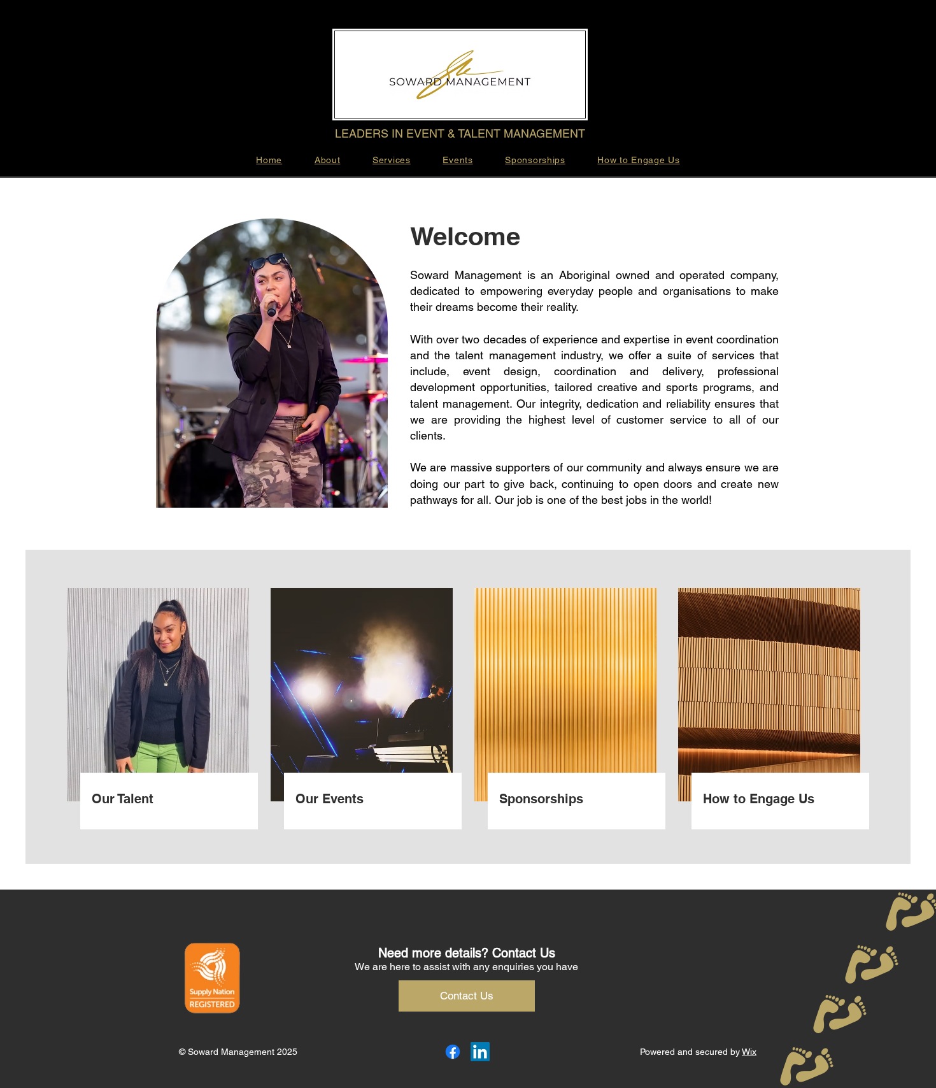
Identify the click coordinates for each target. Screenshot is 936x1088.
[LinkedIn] (480, 1051)
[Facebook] (452, 1051)
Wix (749, 1052)
